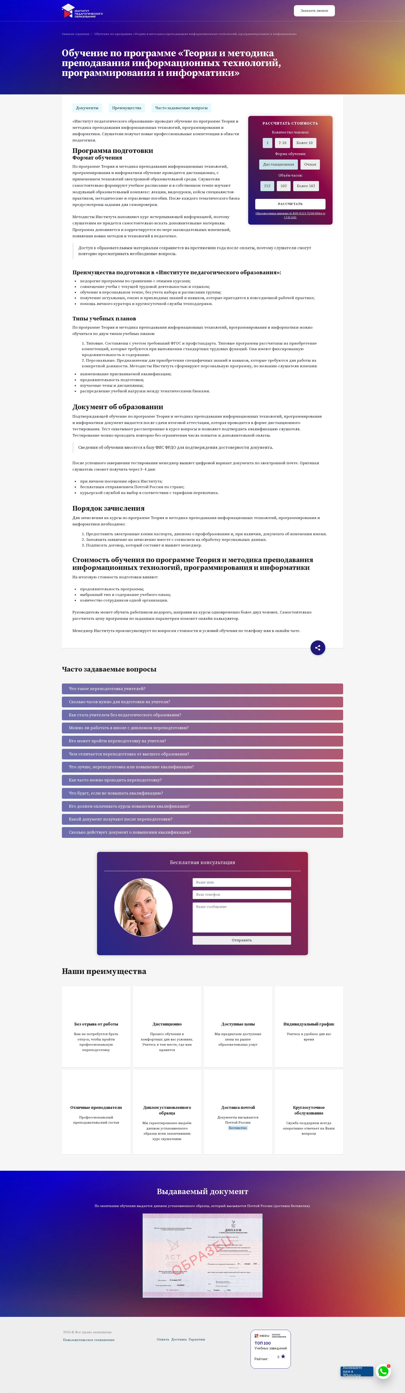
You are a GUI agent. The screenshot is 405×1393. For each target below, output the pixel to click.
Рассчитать (290, 204)
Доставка (179, 1339)
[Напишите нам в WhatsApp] (383, 1371)
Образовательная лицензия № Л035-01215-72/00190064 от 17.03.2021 (290, 215)
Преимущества (126, 108)
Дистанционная (278, 164)
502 (284, 186)
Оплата (163, 1339)
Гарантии (197, 1339)
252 (267, 186)
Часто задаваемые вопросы (181, 108)
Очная (310, 164)
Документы (87, 108)
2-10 (282, 142)
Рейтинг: (261, 1359)
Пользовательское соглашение (89, 1340)
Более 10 (304, 142)
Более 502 (306, 186)
